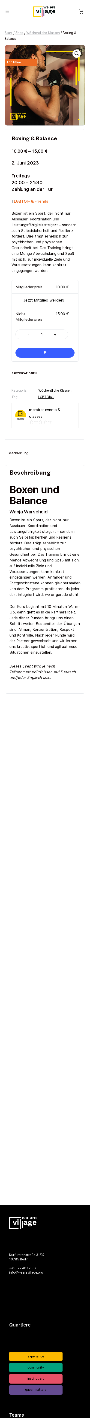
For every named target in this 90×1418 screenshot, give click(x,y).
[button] (76, 53)
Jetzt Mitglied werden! (43, 300)
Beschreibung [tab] (18, 453)
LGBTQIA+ (46, 397)
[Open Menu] (7, 11)
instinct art (35, 1378)
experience (36, 1356)
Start (8, 33)
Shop (19, 33)
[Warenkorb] (81, 11)
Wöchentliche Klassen (43, 33)
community (35, 1367)
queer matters (35, 1389)
